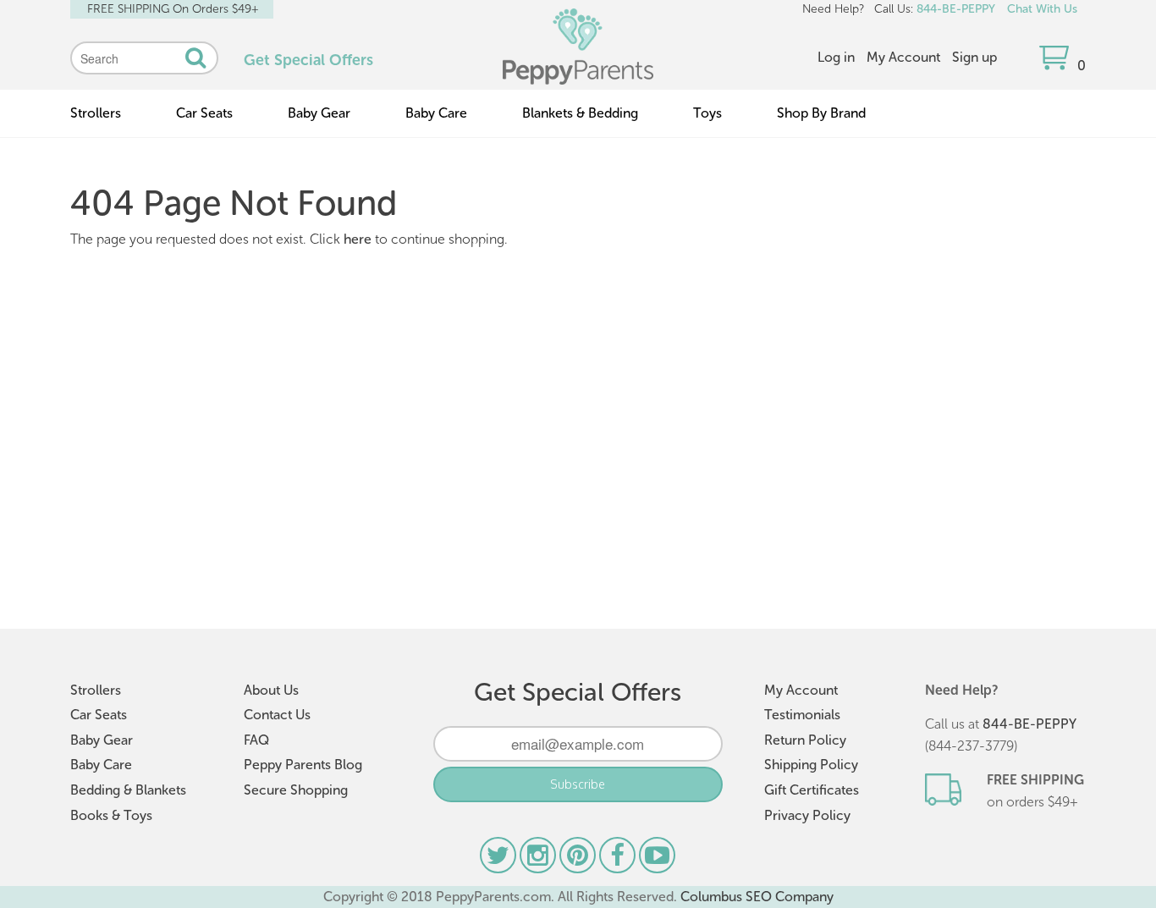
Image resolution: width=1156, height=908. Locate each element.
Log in (836, 57)
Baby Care (436, 113)
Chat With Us (1042, 9)
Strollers (95, 113)
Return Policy (805, 740)
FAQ (256, 740)
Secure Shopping (296, 790)
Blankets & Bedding (580, 113)
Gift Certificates (811, 790)
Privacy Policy (807, 815)
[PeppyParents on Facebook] (619, 859)
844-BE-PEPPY (956, 9)
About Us (271, 690)
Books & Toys (111, 815)
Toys (707, 113)
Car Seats (204, 113)
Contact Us (277, 715)
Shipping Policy (811, 765)
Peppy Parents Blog (303, 765)
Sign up (974, 57)
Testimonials (802, 715)
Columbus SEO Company (757, 897)
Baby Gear (319, 113)
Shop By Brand (821, 113)
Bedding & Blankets (128, 790)
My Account (903, 57)
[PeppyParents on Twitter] (500, 859)
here (358, 239)
